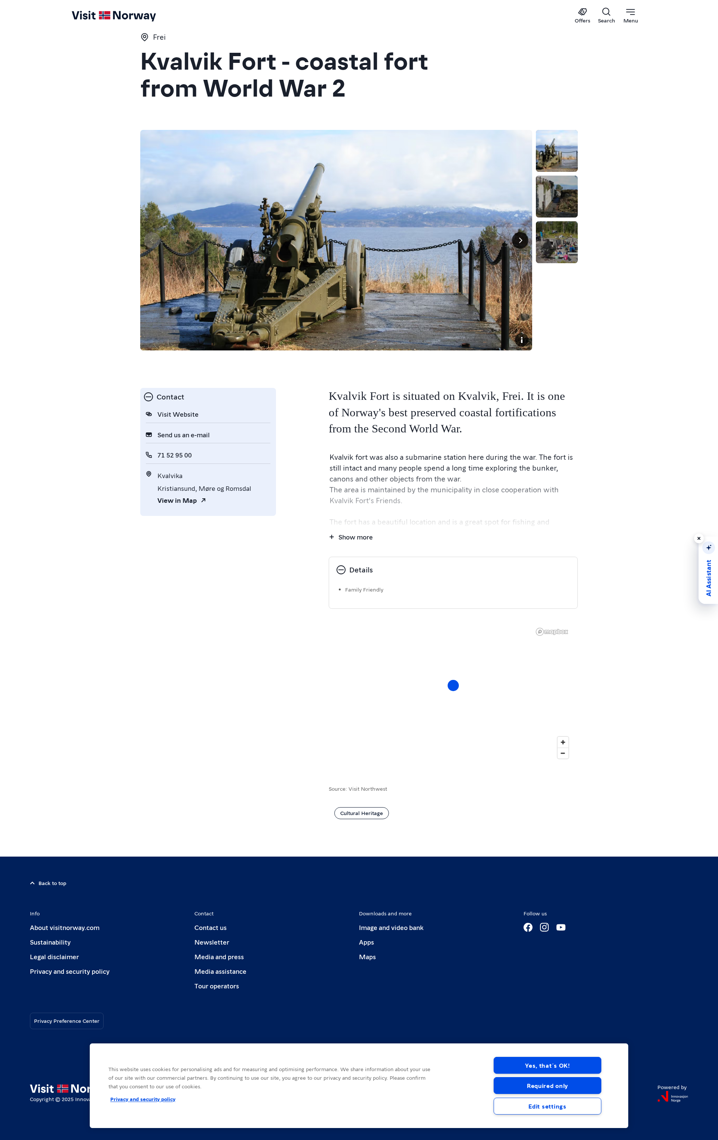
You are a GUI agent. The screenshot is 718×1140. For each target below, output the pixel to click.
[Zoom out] (563, 753)
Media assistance (220, 971)
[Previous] (152, 240)
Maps (367, 956)
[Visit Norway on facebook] (528, 927)
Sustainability (50, 941)
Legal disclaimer (54, 956)
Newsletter (211, 941)
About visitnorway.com (64, 927)
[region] (359, 1085)
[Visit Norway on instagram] (544, 927)
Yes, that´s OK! (547, 1065)
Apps (366, 941)
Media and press (219, 956)
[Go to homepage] (126, 16)
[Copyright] (521, 340)
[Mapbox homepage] (552, 631)
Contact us (210, 927)
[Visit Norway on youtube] (560, 927)
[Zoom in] (563, 742)
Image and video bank (391, 927)
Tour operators (216, 985)
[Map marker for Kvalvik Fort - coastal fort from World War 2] (453, 685)
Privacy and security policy (70, 971)
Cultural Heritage (361, 812)
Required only (547, 1085)
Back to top (52, 882)
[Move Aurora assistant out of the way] (699, 538)
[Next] (520, 240)
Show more (355, 536)
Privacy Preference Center (66, 1020)
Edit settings (547, 1106)
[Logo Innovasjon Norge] (672, 1096)
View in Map (177, 500)
